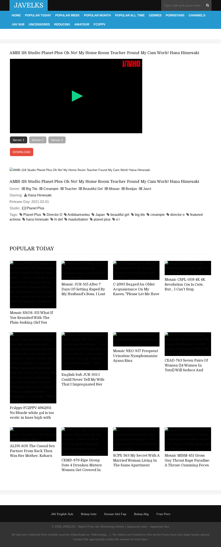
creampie (157, 214)
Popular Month (97, 15)
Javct (147, 189)
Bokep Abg (141, 514)
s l (118, 219)
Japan (100, 214)
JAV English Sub (62, 514)
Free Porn (163, 514)
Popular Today (38, 15)
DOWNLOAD (21, 152)
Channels (197, 15)
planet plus (102, 219)
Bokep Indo (88, 514)
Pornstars (175, 15)
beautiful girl (119, 214)
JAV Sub (18, 24)
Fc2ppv (99, 24)
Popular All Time (130, 15)
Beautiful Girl (93, 189)
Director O (54, 214)
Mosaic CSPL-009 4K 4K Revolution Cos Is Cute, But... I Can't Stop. (185, 284)
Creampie (50, 189)
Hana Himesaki (40, 195)
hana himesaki (37, 219)
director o (177, 214)
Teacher (71, 189)
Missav (114, 189)
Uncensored (39, 24)
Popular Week (67, 15)
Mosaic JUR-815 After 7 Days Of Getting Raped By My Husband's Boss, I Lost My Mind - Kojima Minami (83, 291)
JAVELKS (28, 5)
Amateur (81, 24)
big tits (140, 214)
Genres (155, 15)
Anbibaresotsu (79, 214)
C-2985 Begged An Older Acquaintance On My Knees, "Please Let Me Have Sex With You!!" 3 (136, 291)
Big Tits (31, 189)
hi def (58, 219)
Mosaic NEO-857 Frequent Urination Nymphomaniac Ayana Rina (135, 356)
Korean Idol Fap (115, 514)
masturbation (78, 219)
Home (16, 15)
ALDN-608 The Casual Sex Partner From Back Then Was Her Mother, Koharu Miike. (32, 453)
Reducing (62, 24)
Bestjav (131, 189)
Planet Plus (35, 208)
